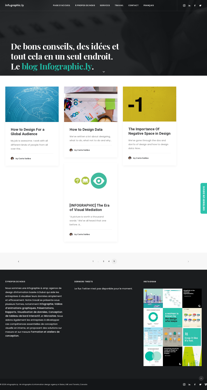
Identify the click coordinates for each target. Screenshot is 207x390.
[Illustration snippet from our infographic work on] (153, 298)
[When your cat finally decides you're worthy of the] (153, 317)
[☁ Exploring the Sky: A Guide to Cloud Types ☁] (153, 337)
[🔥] (192, 337)
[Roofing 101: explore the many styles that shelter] (192, 317)
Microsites (50, 316)
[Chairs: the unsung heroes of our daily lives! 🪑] (172, 337)
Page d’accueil (61, 5)
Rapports (10, 312)
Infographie (46, 304)
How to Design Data (86, 129)
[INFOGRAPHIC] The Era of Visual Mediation (89, 207)
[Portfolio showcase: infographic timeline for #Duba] (172, 298)
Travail (119, 5)
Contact (133, 5)
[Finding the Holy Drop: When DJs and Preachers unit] (153, 356)
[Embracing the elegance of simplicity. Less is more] (192, 298)
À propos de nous (85, 5)
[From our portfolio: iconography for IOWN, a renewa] (192, 356)
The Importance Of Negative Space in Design (149, 131)
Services (105, 5)
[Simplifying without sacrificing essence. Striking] (172, 356)
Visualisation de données (32, 312)
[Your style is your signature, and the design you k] (172, 317)
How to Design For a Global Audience (27, 131)
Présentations (45, 308)
